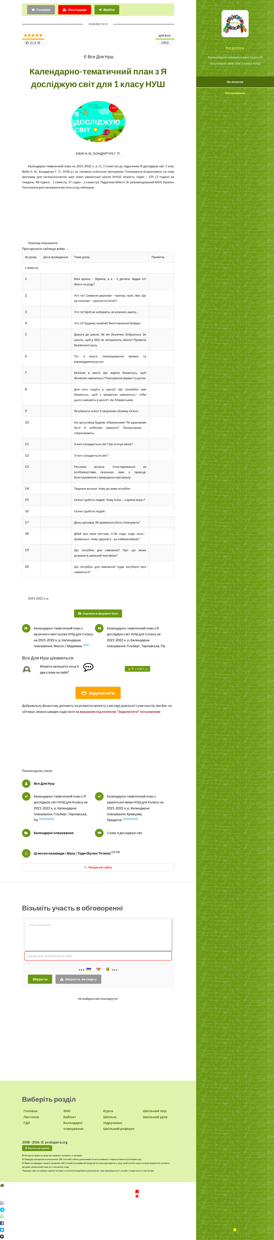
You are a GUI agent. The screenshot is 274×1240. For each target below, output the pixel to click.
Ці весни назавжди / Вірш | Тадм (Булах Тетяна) (72, 853)
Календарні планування (53, 833)
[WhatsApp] (137, 1216)
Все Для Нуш (235, 48)
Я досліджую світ (152, 166)
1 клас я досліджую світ (125, 833)
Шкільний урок (155, 1117)
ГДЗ (27, 1123)
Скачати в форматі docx (100, 613)
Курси (108, 1111)
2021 (79, 166)
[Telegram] (137, 1209)
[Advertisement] (98, 212)
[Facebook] (137, 1223)
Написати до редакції (38, 1148)
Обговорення (235, 93)
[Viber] (137, 1203)
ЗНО (66, 1111)
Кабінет (69, 1117)
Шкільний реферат (118, 1129)
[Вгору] (137, 1236)
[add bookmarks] (137, 1193)
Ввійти (109, 10)
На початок (235, 82)
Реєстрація (77, 10)
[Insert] (89, 969)
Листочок (31, 1117)
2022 (88, 166)
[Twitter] (137, 1230)
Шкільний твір (154, 1111)
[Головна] (137, 1185)
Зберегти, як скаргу (81, 979)
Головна (43, 10)
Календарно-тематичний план (49, 166)
